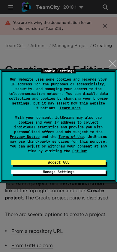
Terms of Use (71, 136)
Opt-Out (79, 151)
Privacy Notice (24, 136)
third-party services (48, 141)
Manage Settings (58, 172)
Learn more (70, 108)
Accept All (58, 162)
